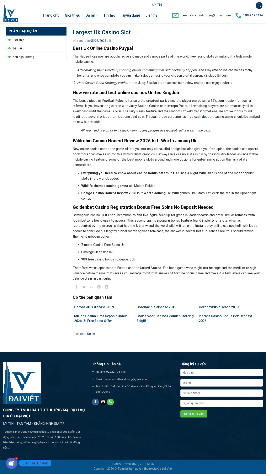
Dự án (90, 15)
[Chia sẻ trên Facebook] (76, 287)
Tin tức (109, 15)
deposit (208, 117)
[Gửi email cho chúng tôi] (103, 402)
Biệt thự (18, 40)
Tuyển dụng (130, 15)
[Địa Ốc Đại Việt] (19, 14)
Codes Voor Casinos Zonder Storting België (165, 318)
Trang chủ (50, 15)
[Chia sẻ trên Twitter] (84, 287)
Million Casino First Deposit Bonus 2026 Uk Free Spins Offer (101, 318)
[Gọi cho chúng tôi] (110, 402)
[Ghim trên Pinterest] (99, 287)
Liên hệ (151, 15)
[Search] (259, 5)
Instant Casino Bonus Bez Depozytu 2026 (226, 318)
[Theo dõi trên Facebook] (95, 402)
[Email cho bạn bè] (91, 287)
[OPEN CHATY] (11, 463)
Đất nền (18, 48)
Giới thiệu (72, 15)
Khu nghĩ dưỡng (23, 57)
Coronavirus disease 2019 (94, 307)
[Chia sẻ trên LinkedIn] (106, 287)
